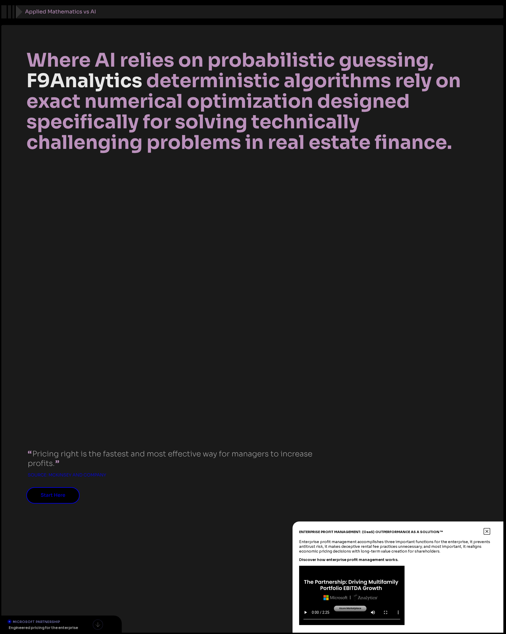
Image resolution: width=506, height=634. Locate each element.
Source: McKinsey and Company (67, 475)
